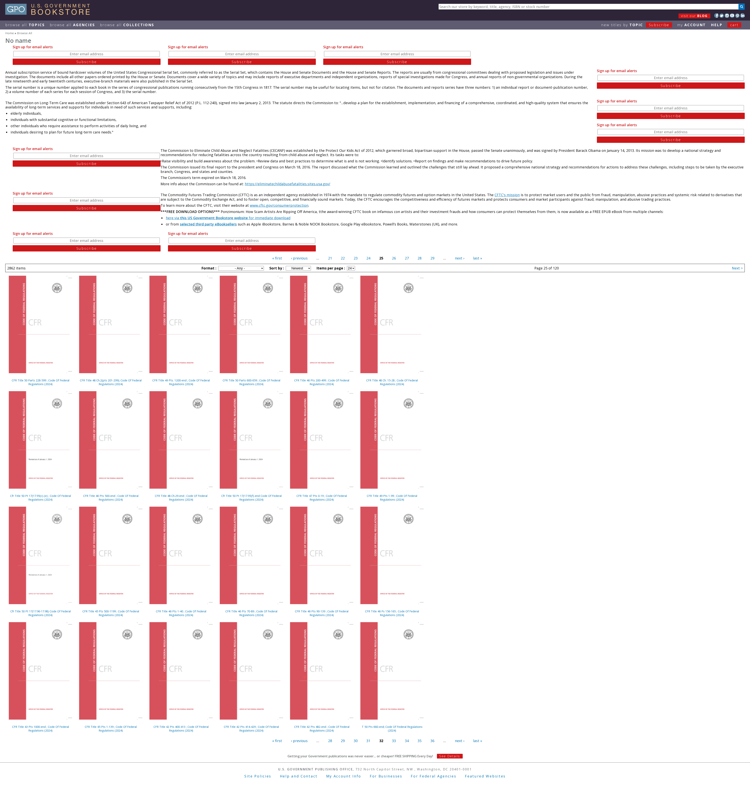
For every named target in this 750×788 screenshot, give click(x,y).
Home (9, 33)
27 (407, 258)
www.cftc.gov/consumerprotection (279, 205)
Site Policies (257, 776)
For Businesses (386, 776)
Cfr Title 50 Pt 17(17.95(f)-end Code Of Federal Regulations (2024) (251, 497)
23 (356, 258)
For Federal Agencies (433, 776)
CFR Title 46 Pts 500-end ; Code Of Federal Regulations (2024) (110, 497)
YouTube (732, 15)
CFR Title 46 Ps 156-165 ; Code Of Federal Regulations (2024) (392, 613)
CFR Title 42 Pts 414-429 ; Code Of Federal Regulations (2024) (251, 728)
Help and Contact (299, 776)
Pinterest (737, 15)
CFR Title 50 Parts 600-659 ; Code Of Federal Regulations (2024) (251, 382)
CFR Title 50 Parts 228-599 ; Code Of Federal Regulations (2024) (40, 382)
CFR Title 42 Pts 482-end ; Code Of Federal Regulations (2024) (321, 728)
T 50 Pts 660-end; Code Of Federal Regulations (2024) (392, 728)
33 (394, 740)
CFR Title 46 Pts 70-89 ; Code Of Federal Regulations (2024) (251, 613)
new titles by (635, 24)
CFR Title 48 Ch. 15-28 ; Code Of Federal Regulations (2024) (392, 382)
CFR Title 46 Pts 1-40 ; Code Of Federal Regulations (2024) (181, 613)
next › (459, 258)
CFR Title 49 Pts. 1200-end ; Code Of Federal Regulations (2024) (181, 382)
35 (419, 740)
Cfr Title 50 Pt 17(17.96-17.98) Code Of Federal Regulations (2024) (40, 613)
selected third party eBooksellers (208, 224)
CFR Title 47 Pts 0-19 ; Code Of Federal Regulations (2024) (321, 497)
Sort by (276, 268)
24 (368, 258)
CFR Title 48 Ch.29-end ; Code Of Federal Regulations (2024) (181, 497)
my (691, 24)
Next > (737, 268)
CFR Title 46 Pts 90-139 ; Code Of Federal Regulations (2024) (321, 613)
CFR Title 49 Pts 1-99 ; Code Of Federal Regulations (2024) (392, 497)
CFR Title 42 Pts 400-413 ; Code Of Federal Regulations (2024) (181, 728)
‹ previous (299, 258)
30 (356, 740)
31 (368, 740)
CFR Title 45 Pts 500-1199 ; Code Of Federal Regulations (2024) (110, 613)
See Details (449, 756)
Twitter (722, 15)
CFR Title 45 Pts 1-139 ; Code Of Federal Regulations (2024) (111, 728)
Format (208, 268)
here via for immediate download (228, 218)
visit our (694, 16)
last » (477, 258)
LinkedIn (742, 15)
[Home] (49, 13)
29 (432, 258)
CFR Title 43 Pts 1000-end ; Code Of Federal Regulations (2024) (40, 728)
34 (407, 740)
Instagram (727, 15)
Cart (734, 24)
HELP (716, 24)
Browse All (25, 24)
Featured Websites (485, 776)
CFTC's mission (507, 194)
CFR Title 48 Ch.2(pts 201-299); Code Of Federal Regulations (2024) (111, 382)
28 (419, 258)
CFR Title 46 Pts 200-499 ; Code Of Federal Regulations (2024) (321, 382)
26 (394, 258)
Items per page (330, 268)
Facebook (716, 15)
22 (343, 258)
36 (432, 740)
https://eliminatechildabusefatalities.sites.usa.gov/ (287, 184)
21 (330, 258)
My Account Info (343, 776)
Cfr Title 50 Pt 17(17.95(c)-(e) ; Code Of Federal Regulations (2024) (40, 497)
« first (277, 258)
